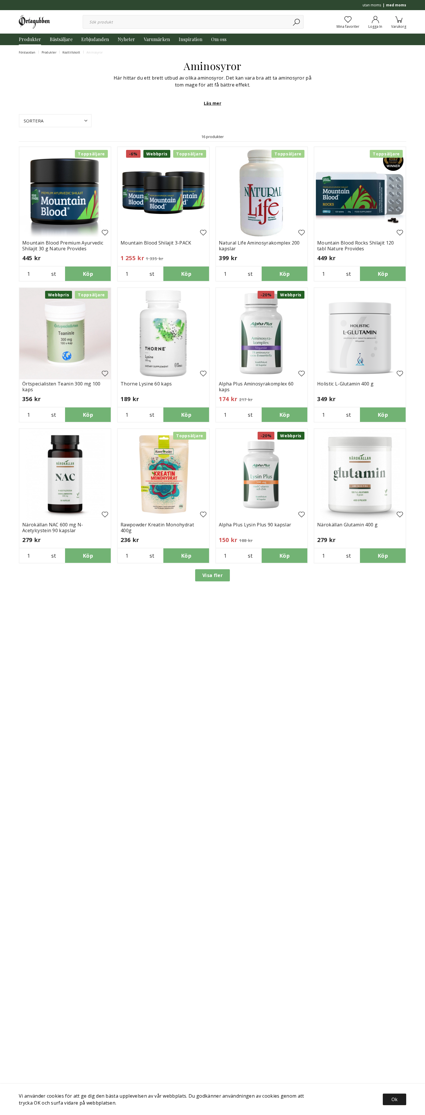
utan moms (372, 5)
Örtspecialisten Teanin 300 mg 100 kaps (61, 387)
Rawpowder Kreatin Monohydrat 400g (157, 527)
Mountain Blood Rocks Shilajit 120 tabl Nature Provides (355, 246)
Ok (394, 1099)
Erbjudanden (95, 39)
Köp (88, 273)
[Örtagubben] (34, 21)
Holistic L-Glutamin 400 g (345, 384)
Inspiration (190, 39)
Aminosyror (94, 52)
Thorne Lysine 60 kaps (146, 384)
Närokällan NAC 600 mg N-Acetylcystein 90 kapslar (52, 527)
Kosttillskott (71, 52)
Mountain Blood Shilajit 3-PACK (156, 243)
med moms (396, 5)
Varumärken (157, 39)
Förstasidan (27, 52)
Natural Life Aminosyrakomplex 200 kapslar (259, 246)
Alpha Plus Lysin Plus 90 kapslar (255, 524)
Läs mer (212, 103)
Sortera (33, 121)
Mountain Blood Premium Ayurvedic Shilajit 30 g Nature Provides (62, 246)
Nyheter (126, 39)
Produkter (30, 39)
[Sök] (297, 22)
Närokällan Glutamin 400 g (347, 524)
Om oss (218, 39)
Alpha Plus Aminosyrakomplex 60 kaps (256, 387)
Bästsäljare (61, 39)
